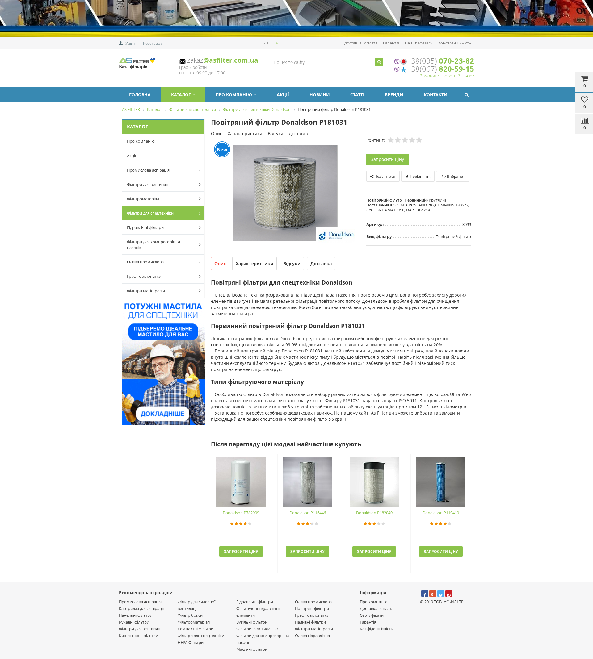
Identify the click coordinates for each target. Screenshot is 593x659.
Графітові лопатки (144, 276)
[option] (285, 192)
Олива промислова (145, 262)
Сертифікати (372, 615)
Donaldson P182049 (374, 512)
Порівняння (420, 176)
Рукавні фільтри (134, 622)
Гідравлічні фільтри (145, 227)
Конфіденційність (454, 43)
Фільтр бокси (190, 615)
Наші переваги (419, 43)
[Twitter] (440, 593)
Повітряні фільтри (312, 608)
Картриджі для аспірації (141, 608)
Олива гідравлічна (312, 635)
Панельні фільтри (135, 615)
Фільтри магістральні (147, 291)
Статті (357, 95)
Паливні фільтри (310, 622)
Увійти (131, 43)
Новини (319, 95)
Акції (283, 95)
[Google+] (432, 593)
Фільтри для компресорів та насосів (153, 244)
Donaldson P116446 (307, 512)
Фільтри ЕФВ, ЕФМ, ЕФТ (258, 629)
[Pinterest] (448, 593)
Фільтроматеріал (143, 199)
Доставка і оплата (360, 43)
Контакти (436, 95)
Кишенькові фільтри (138, 635)
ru (266, 43)
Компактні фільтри (195, 629)
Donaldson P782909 (241, 512)
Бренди (394, 95)
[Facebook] (424, 593)
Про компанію (234, 95)
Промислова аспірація (148, 170)
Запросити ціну (387, 159)
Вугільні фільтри (251, 622)
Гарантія (391, 43)
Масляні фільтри (251, 649)
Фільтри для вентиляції (148, 184)
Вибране (454, 176)
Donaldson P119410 (441, 512)
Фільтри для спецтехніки (150, 213)
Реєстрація (153, 43)
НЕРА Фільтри (191, 642)
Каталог (181, 95)
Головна (140, 95)
